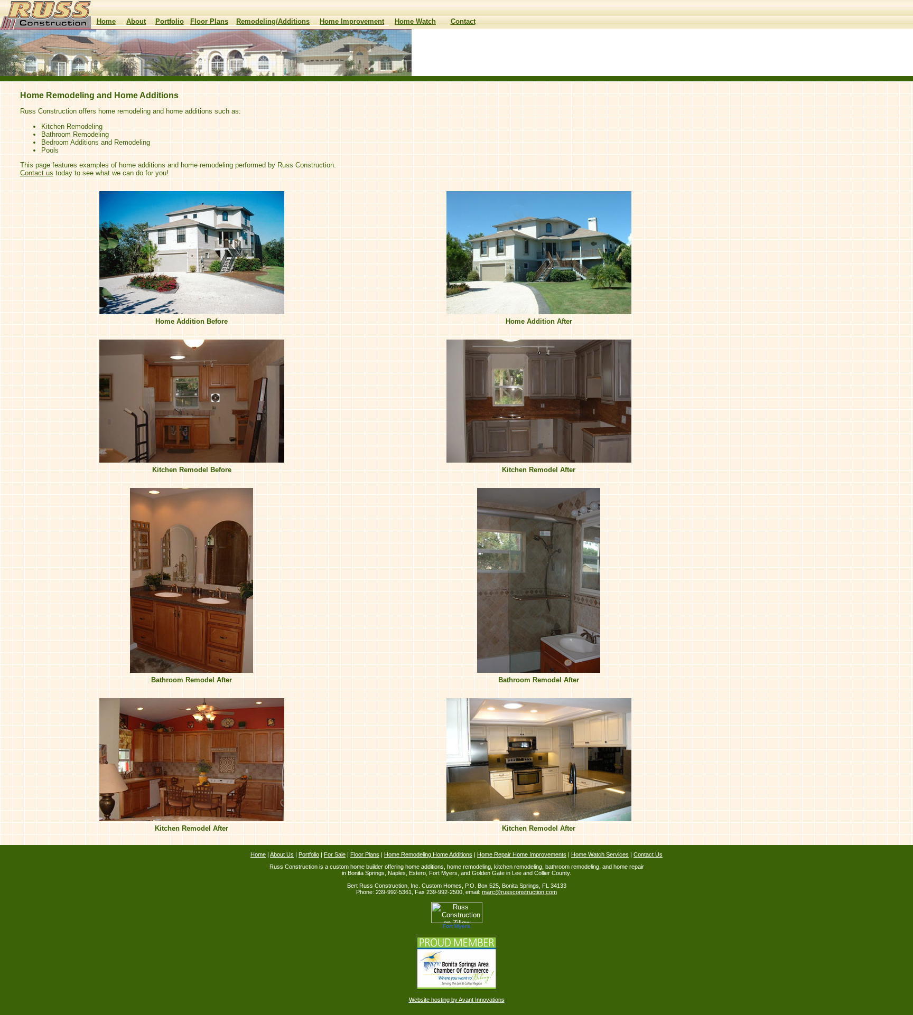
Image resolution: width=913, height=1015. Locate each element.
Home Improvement (352, 21)
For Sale (335, 854)
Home (106, 21)
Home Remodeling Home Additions (428, 854)
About (136, 21)
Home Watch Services (600, 854)
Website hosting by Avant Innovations (457, 1000)
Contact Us (648, 854)
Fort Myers (456, 926)
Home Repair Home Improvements (521, 854)
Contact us (36, 173)
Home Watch (415, 21)
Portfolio (169, 21)
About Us (282, 854)
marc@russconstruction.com (519, 892)
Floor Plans (209, 21)
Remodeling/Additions (273, 21)
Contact (463, 21)
